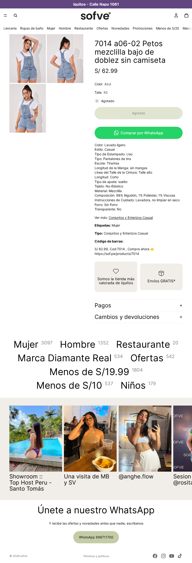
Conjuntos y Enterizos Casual (131, 218)
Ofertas (102, 28)
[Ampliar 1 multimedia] (27, 58)
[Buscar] (15, 15)
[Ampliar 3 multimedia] (27, 108)
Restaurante (83, 28)
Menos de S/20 (167, 28)
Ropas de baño (31, 28)
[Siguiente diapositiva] (177, 449)
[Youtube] (171, 556)
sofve (23, 556)
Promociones (142, 28)
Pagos (103, 305)
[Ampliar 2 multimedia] (65, 58)
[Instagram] (163, 556)
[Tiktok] (180, 556)
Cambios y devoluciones (127, 316)
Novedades (120, 28)
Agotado (138, 113)
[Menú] (5, 15)
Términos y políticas (96, 556)
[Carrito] (186, 15)
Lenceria (10, 28)
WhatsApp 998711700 (96, 537)
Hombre (65, 28)
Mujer (51, 28)
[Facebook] (155, 556)
